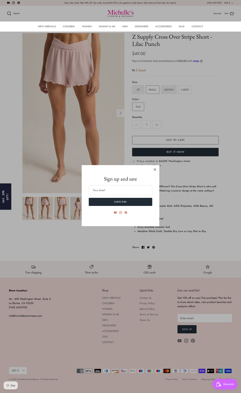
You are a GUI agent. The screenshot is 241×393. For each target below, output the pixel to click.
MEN (125, 26)
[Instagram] (120, 212)
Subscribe (120, 201)
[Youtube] (115, 212)
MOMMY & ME (107, 26)
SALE (182, 26)
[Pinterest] (126, 212)
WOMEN (87, 26)
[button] (5, 196)
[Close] (155, 169)
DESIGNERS (141, 26)
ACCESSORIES (163, 26)
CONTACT (197, 26)
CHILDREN (69, 26)
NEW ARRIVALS (47, 26)
